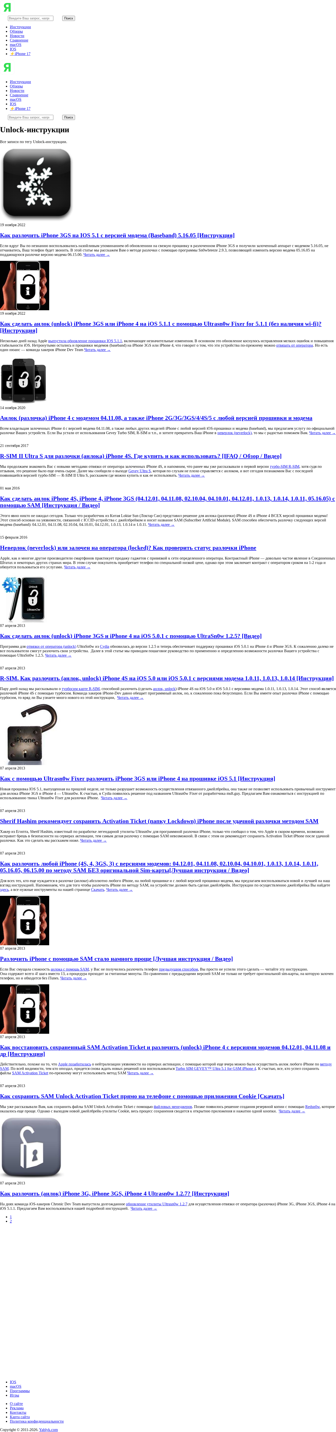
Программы (20, 1391)
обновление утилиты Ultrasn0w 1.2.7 (156, 1204)
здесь (4, 889)
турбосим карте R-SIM (81, 689)
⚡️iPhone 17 (20, 54)
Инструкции (20, 27)
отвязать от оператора (294, 345)
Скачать (97, 889)
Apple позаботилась (74, 1064)
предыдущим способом (178, 969)
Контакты (18, 1412)
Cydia (104, 646)
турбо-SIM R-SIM (284, 466)
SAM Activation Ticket (30, 1073)
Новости (17, 36)
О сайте (16, 1404)
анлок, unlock (164, 689)
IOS (13, 49)
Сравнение (19, 40)
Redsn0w (312, 1107)
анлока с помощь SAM (70, 969)
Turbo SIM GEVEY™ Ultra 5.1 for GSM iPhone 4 (216, 1068)
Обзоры (16, 31)
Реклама (17, 1408)
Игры (14, 1395)
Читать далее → (96, 254)
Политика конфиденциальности (37, 1421)
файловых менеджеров (173, 1107)
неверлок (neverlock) (234, 433)
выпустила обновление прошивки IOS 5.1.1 (85, 341)
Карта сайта (20, 1417)
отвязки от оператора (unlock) (51, 646)
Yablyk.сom (48, 1430)
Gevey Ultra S (139, 471)
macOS (15, 45)
